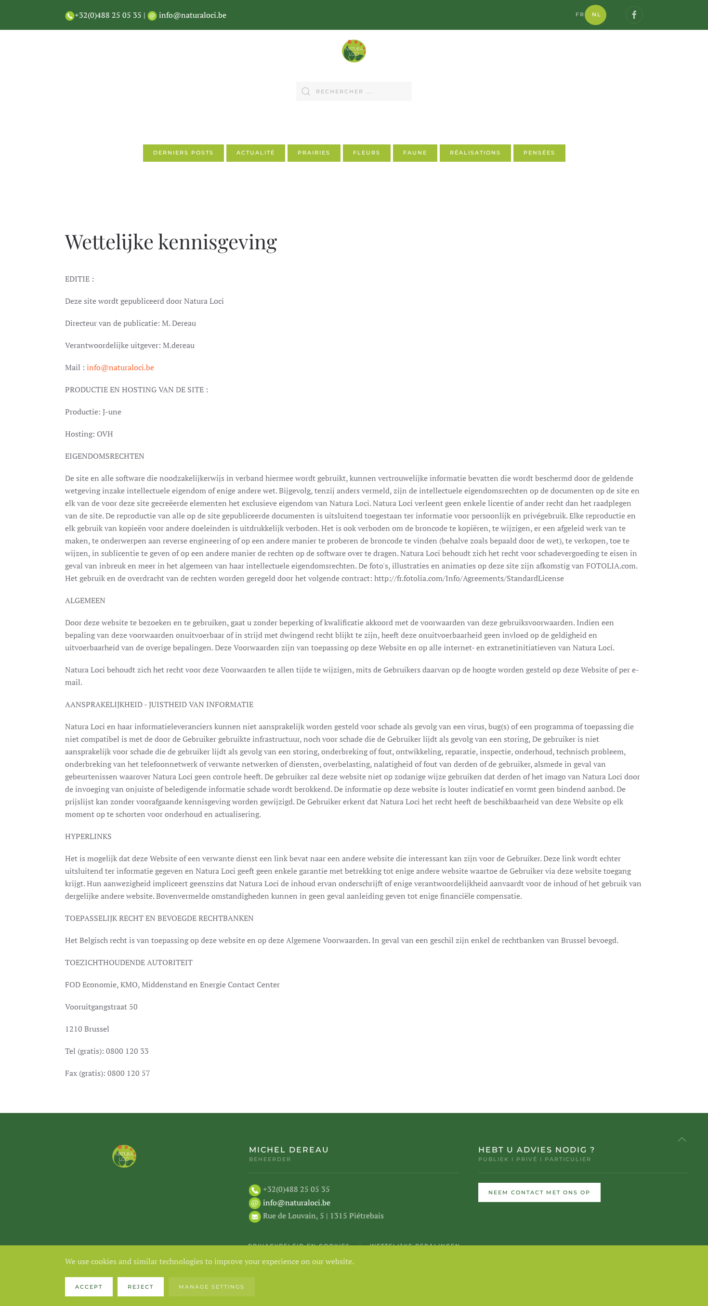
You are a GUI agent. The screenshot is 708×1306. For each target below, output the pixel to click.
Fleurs (366, 152)
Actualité (255, 152)
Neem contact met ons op (539, 1192)
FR (580, 14)
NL (597, 14)
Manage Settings (212, 1286)
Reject (141, 1286)
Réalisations (475, 152)
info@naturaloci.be (192, 15)
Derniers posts (183, 152)
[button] (682, 1139)
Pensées (539, 152)
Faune (415, 152)
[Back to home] (354, 51)
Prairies (314, 152)
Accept (89, 1286)
